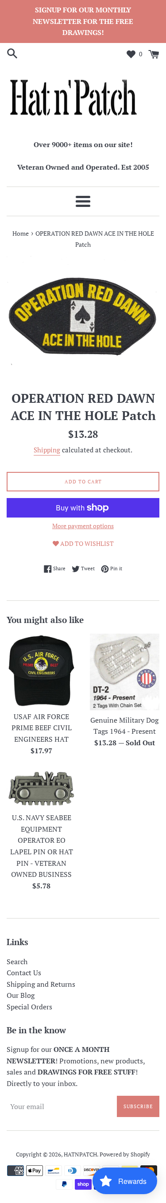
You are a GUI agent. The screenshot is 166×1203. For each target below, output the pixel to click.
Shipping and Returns (41, 984)
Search (17, 961)
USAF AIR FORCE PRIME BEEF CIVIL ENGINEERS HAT (42, 728)
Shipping (47, 449)
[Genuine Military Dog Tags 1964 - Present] (125, 672)
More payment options (83, 526)
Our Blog (21, 995)
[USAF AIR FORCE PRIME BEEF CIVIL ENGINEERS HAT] (42, 670)
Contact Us (24, 972)
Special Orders (29, 1007)
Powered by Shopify (125, 1154)
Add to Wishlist (86, 543)
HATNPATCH (80, 1154)
